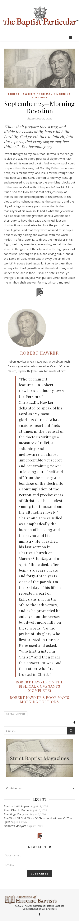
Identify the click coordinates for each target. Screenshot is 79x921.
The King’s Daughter (16, 814)
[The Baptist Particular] (39, 16)
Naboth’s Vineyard (15, 826)
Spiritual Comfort (15, 713)
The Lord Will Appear (17, 806)
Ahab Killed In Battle (16, 810)
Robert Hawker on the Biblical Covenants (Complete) (39, 686)
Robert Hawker (39, 353)
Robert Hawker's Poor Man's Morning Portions (39, 95)
